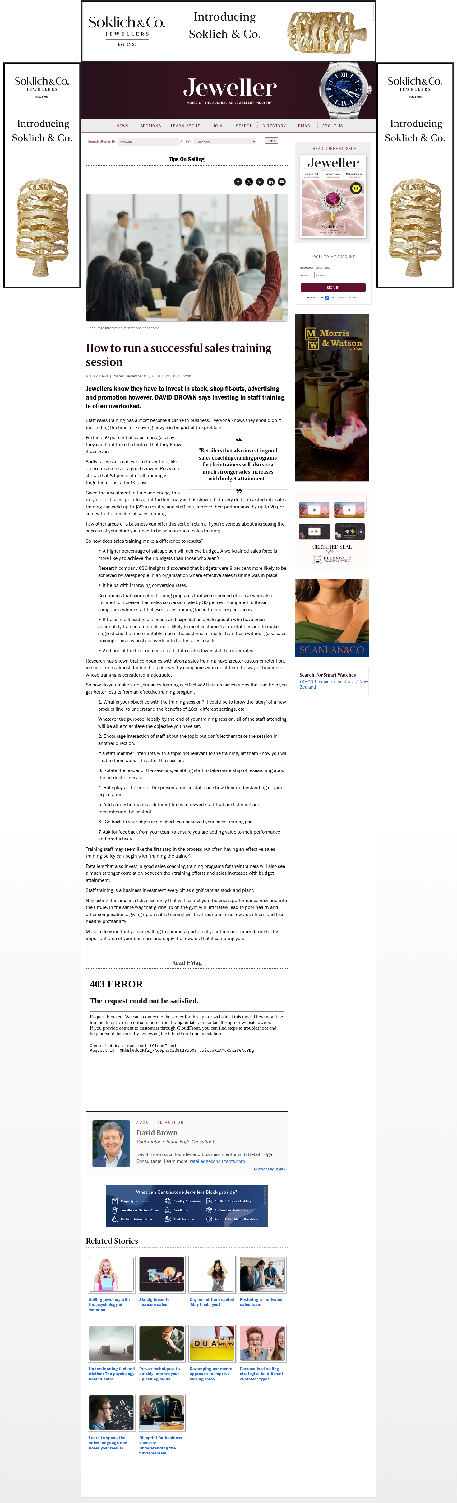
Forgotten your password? (346, 297)
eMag (304, 126)
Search (244, 126)
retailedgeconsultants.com (217, 1161)
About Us (332, 126)
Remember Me (315, 297)
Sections (151, 126)
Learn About (185, 126)
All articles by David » (269, 1169)
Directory (274, 126)
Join (218, 126)
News (122, 126)
